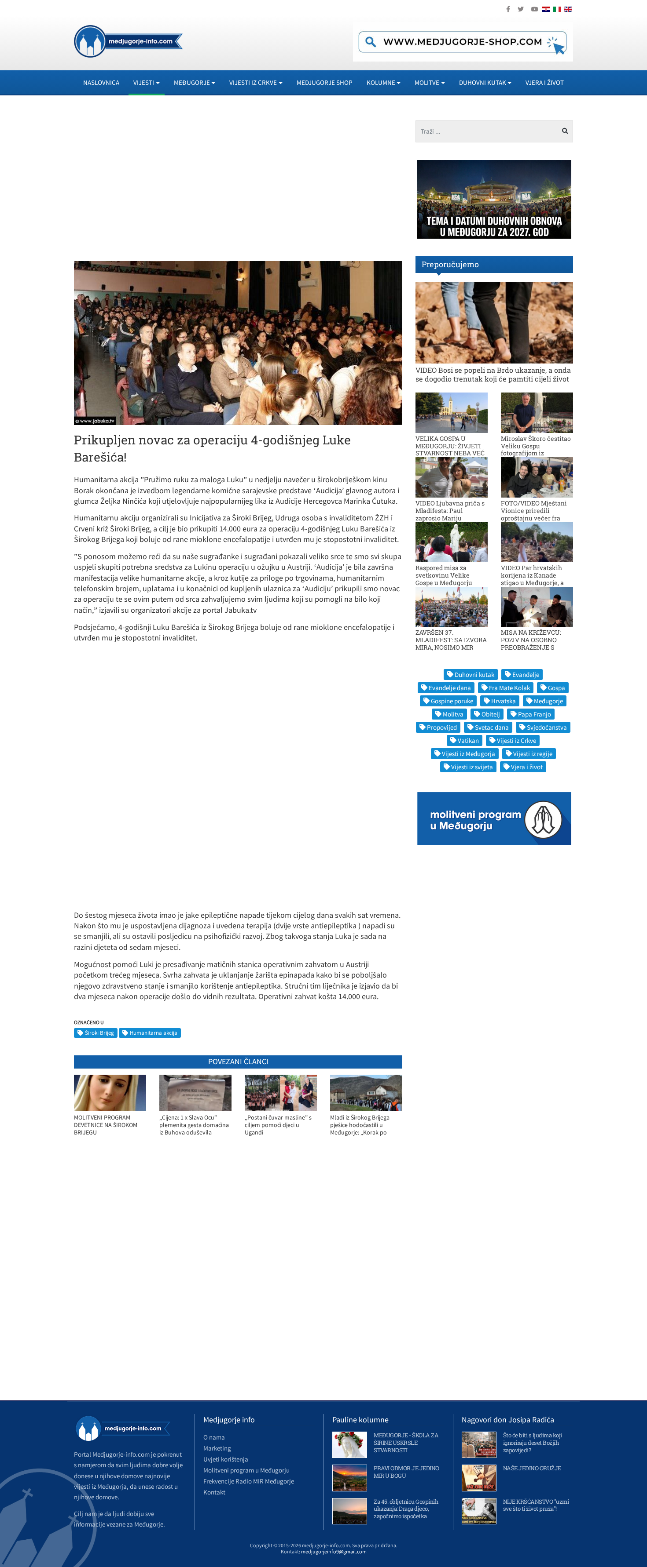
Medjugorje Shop (325, 82)
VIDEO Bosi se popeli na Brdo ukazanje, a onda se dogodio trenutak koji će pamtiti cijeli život (493, 374)
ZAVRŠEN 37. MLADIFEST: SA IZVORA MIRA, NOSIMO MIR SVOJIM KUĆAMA (451, 643)
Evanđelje (525, 674)
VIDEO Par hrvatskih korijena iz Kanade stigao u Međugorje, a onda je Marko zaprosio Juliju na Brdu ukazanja (536, 582)
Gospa (556, 688)
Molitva (453, 714)
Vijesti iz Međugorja (468, 753)
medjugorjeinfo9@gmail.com (334, 1551)
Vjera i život (545, 82)
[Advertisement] (153, 182)
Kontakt (214, 1492)
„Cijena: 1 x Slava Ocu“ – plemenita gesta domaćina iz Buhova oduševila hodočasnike (194, 1125)
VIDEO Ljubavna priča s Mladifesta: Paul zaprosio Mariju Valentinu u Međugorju (450, 514)
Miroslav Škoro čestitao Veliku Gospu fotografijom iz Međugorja (536, 449)
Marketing (217, 1448)
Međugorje (548, 701)
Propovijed (442, 727)
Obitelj (491, 714)
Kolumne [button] (381, 82)
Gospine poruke (452, 701)
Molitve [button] (427, 82)
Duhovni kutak (474, 674)
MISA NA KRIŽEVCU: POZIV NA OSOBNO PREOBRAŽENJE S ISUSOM (531, 643)
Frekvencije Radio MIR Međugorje (248, 1481)
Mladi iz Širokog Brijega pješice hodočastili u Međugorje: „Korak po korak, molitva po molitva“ (365, 1125)
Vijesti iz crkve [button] (253, 82)
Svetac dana (492, 727)
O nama (214, 1437)
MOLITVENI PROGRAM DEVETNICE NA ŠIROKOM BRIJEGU (105, 1125)
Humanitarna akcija (153, 1032)
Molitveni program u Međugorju (246, 1470)
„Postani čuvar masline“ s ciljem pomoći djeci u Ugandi (278, 1125)
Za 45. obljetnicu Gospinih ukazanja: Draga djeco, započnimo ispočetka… (406, 1509)
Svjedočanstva (547, 727)
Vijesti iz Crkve (516, 740)
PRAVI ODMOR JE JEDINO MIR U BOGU (406, 1472)
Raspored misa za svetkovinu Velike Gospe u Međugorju (443, 575)
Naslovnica (101, 82)
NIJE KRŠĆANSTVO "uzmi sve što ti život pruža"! (536, 1505)
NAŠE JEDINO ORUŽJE (532, 1468)
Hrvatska (503, 701)
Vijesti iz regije (532, 753)
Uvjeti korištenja (225, 1459)
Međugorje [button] (192, 82)
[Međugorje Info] (128, 40)
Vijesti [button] (143, 82)
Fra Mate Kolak (509, 688)
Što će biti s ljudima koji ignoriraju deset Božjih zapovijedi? (532, 1442)
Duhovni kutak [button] (482, 82)
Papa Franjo (534, 714)
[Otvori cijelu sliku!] (238, 342)
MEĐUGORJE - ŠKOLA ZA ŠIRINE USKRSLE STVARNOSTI (406, 1442)
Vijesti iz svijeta (472, 767)
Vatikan (468, 740)
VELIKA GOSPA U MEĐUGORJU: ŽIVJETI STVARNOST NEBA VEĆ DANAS (450, 449)
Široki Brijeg (99, 1032)
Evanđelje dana (450, 688)
